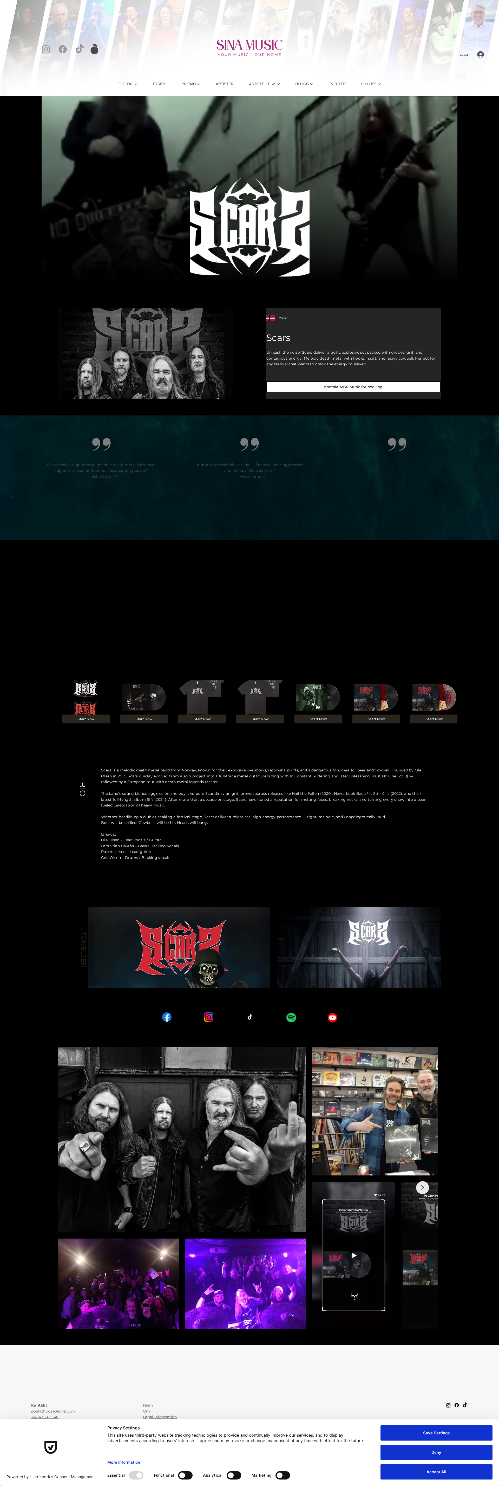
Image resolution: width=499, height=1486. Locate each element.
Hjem (148, 1405)
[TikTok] (79, 49)
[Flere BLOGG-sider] (311, 84)
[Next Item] (422, 1187)
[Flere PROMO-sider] (199, 84)
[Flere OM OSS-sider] (379, 84)
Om (146, 1411)
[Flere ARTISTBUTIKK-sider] (278, 84)
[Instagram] (46, 49)
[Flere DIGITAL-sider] (136, 84)
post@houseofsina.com (53, 1411)
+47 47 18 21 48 (44, 1417)
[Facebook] (62, 49)
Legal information (160, 1417)
